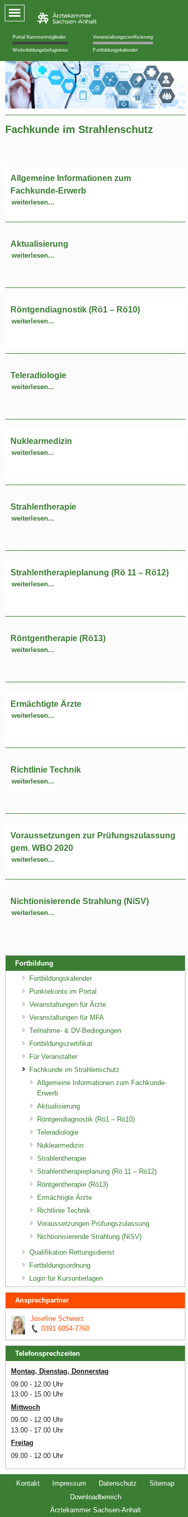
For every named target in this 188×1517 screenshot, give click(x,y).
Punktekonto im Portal (63, 991)
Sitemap (161, 1483)
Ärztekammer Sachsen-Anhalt (95, 1510)
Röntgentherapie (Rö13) (57, 638)
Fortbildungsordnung (59, 1265)
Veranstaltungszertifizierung (123, 37)
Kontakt (28, 1483)
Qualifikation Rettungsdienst (71, 1252)
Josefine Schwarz (57, 1318)
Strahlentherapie (43, 506)
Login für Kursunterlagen (66, 1278)
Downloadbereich (95, 1497)
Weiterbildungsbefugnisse (40, 50)
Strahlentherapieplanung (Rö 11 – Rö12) (89, 572)
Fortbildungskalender (115, 50)
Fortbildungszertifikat (60, 1044)
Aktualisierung (39, 243)
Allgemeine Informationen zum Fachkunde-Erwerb (102, 1088)
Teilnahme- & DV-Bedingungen (75, 1030)
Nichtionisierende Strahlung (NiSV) (79, 901)
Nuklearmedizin (41, 441)
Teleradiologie (38, 375)
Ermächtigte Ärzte (45, 704)
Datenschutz (118, 1483)
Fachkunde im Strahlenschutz (74, 1070)
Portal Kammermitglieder (39, 37)
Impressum (69, 1483)
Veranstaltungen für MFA (66, 1017)
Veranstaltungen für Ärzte (67, 1004)
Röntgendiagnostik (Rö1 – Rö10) (75, 309)
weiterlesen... (32, 202)
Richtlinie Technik (45, 769)
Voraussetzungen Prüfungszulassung (93, 1223)
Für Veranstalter (53, 1057)
